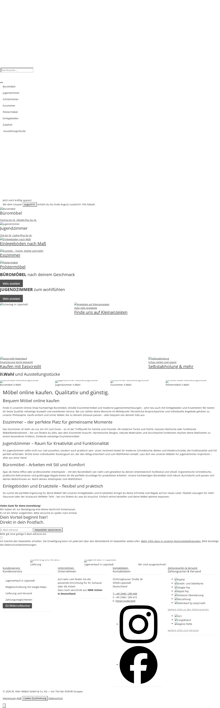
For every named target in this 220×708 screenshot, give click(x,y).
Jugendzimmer (11, 92)
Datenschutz (55, 698)
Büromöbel (9, 86)
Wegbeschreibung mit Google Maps (26, 587)
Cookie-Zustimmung (34, 698)
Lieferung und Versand (19, 593)
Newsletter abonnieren (48, 529)
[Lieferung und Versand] (44, 561)
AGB (18, 698)
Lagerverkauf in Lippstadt (20, 580)
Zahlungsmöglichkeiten (19, 599)
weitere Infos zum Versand (183, 630)
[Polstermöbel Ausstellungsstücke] (186, 381)
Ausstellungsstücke (14, 131)
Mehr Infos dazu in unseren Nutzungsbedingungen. (171, 541)
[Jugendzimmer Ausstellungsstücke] (76, 381)
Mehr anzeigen (11, 283)
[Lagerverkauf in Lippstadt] (100, 561)
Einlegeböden (11, 118)
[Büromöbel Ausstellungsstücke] (19, 381)
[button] (12, 568)
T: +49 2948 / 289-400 (125, 593)
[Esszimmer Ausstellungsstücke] (130, 381)
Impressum (9, 698)
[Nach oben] (4, 705)
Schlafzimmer (11, 99)
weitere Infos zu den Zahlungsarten (188, 609)
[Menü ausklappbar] (1, 82)
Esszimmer (9, 105)
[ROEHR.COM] (110, 33)
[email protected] (125, 601)
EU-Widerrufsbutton (18, 605)
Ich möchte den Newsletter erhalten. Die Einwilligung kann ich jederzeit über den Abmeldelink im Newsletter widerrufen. (109, 543)
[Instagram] (138, 624)
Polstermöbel (10, 112)
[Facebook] (138, 664)
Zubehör (8, 124)
